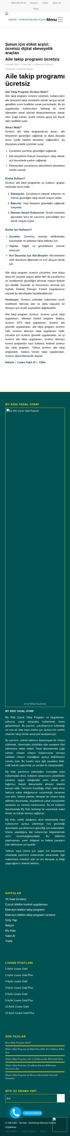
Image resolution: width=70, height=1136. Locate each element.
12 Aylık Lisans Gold (17, 1006)
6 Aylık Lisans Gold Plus (19, 1000)
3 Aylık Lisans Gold (16, 981)
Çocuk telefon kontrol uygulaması (26, 904)
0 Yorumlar (26, 64)
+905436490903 (32, 1113)
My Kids (10, 930)
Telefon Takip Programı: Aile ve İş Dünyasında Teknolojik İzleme (34, 1058)
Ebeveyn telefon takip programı (25, 909)
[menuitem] (18, 3)
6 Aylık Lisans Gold (16, 994)
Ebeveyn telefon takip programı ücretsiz (30, 914)
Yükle (45, 3)
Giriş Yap (11, 920)
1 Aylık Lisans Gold (16, 968)
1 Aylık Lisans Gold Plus (19, 975)
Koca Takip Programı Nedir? (18, 1042)
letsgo (30, 69)
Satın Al (57, 3)
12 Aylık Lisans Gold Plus (19, 1013)
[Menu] (54, 19)
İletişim (34, 3)
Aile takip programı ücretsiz (32, 59)
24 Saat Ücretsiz (15, 899)
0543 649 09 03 (18, 3)
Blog (36, 9)
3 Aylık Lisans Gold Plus (19, 987)
